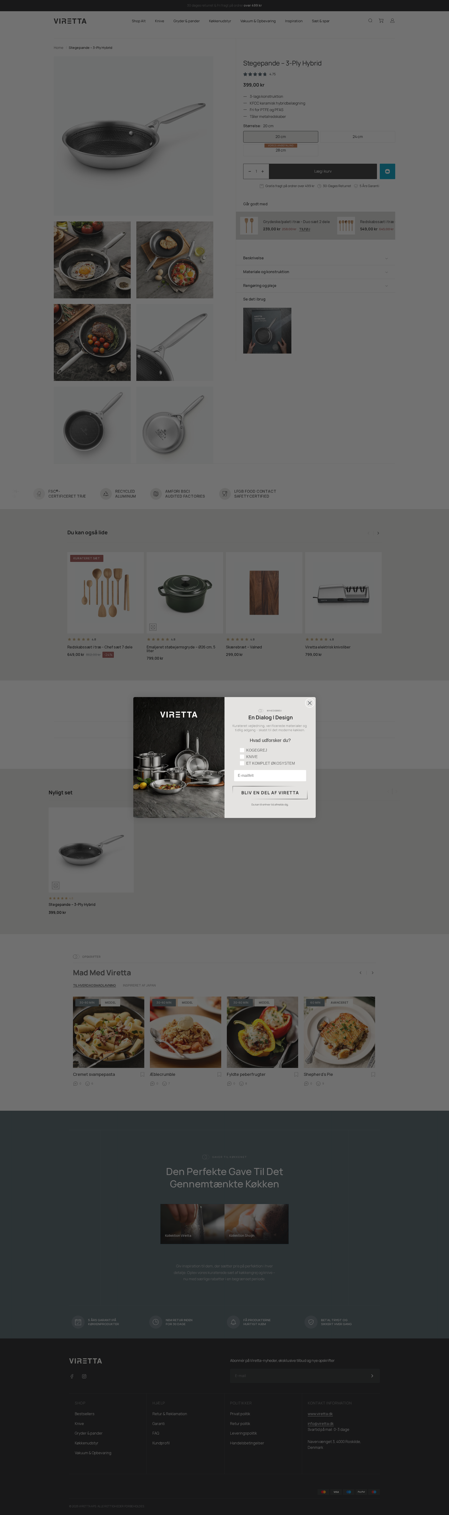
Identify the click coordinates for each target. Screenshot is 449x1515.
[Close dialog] (310, 703)
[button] (270, 796)
